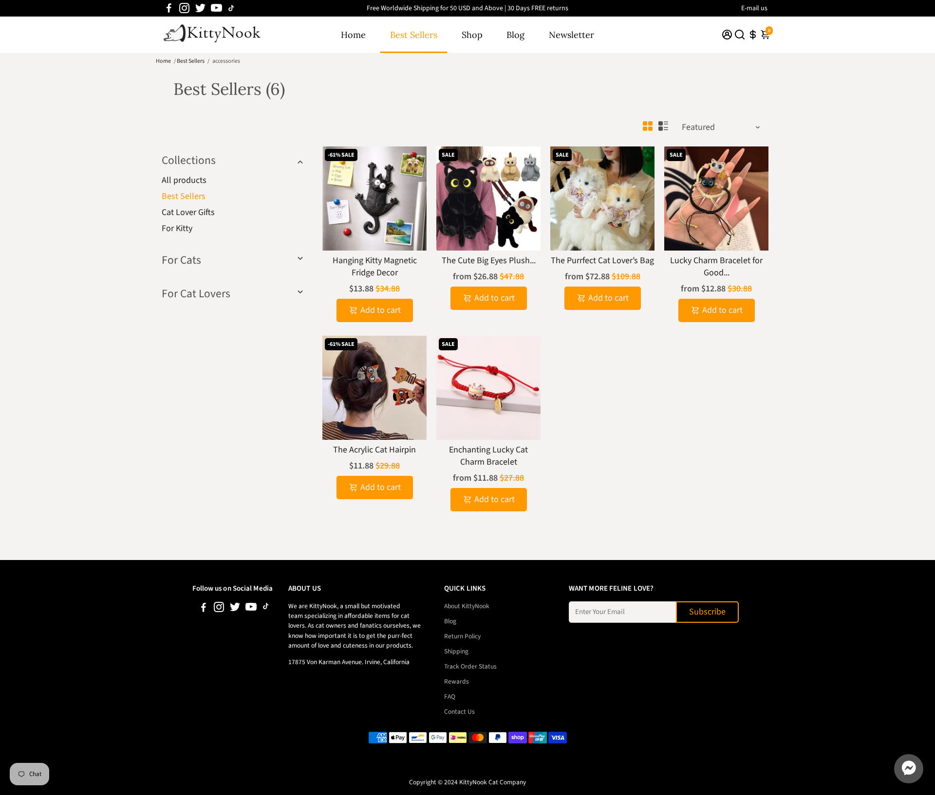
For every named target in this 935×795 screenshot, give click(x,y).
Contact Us (459, 711)
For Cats (181, 260)
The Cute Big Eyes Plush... (489, 260)
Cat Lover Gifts (188, 212)
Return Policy (462, 636)
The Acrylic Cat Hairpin (374, 450)
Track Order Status (470, 666)
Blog (515, 34)
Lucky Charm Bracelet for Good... (716, 266)
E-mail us (754, 8)
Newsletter (571, 34)
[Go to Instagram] (184, 8)
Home (353, 34)
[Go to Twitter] (200, 8)
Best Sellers (413, 34)
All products (184, 180)
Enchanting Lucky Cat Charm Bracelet (488, 456)
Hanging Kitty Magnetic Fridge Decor (375, 266)
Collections (189, 160)
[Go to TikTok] (231, 8)
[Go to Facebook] (169, 8)
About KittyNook (466, 606)
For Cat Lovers (196, 294)
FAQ (449, 696)
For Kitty (177, 228)
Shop (472, 34)
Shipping (456, 651)
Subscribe (707, 612)
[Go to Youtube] (216, 8)
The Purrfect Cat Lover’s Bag (602, 260)
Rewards (456, 681)
